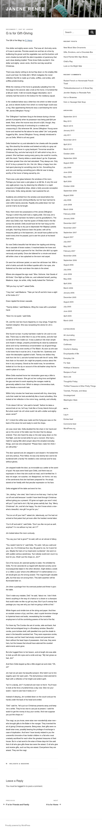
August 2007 (69, 237)
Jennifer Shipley (70, 92)
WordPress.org (69, 428)
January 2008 (69, 218)
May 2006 (67, 279)
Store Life (67, 376)
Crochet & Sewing (71, 349)
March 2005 (68, 320)
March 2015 (68, 126)
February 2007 (69, 251)
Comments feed (70, 424)
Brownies (73, 97)
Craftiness (68, 344)
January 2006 (69, 292)
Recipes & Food (70, 372)
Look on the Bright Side (73, 66)
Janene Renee (25, 8)
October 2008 (69, 186)
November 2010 (70, 139)
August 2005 (69, 302)
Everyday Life (69, 358)
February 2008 (69, 214)
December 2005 (70, 297)
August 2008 (69, 195)
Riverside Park (85, 92)
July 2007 (67, 241)
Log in (66, 414)
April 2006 (68, 283)
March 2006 (68, 288)
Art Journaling (69, 335)
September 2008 (70, 190)
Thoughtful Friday (70, 381)
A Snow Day (88, 88)
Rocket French (69, 80)
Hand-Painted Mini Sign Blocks (76, 57)
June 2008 (68, 204)
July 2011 (67, 135)
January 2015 (69, 130)
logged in (21, 786)
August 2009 (69, 163)
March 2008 (68, 209)
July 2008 (67, 200)
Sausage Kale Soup (78, 102)
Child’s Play (68, 61)
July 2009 (67, 167)
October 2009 (69, 153)
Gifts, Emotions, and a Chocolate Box (78, 52)
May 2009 (67, 177)
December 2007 (70, 223)
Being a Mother (70, 339)
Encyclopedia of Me (71, 353)
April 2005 (68, 316)
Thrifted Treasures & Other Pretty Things (80, 386)
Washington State (70, 400)
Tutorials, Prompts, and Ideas (75, 390)
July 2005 (67, 306)
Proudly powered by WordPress (17, 825)
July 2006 (67, 269)
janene (29, 29)
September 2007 (70, 232)
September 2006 (70, 260)
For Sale (67, 363)
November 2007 (70, 227)
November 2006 (70, 255)
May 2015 (67, 121)
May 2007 (67, 246)
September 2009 (70, 158)
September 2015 (70, 116)
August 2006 (69, 265)
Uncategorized (69, 395)
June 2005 (68, 311)
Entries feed (68, 419)
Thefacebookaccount (72, 88)
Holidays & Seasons (19, 764)
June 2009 (68, 172)
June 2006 (68, 274)
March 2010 (68, 149)
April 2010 (68, 144)
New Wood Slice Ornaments (75, 47)
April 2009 (68, 181)
